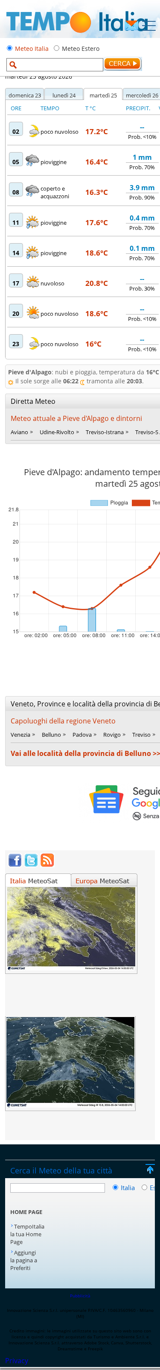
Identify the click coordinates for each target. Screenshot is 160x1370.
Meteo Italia (32, 48)
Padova (82, 734)
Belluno (51, 734)
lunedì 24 (64, 95)
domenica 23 (25, 95)
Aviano (19, 432)
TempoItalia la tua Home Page (27, 1234)
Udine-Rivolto (57, 432)
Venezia (20, 734)
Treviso (141, 734)
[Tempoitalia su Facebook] (15, 865)
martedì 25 (103, 95)
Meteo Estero (80, 48)
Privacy (16, 1360)
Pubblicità (80, 1296)
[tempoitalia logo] (77, 35)
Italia (129, 1187)
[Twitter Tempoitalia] (31, 865)
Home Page (26, 1212)
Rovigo (112, 734)
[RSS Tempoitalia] (47, 865)
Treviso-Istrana (105, 432)
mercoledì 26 (142, 95)
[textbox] (54, 64)
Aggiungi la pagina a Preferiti (23, 1260)
